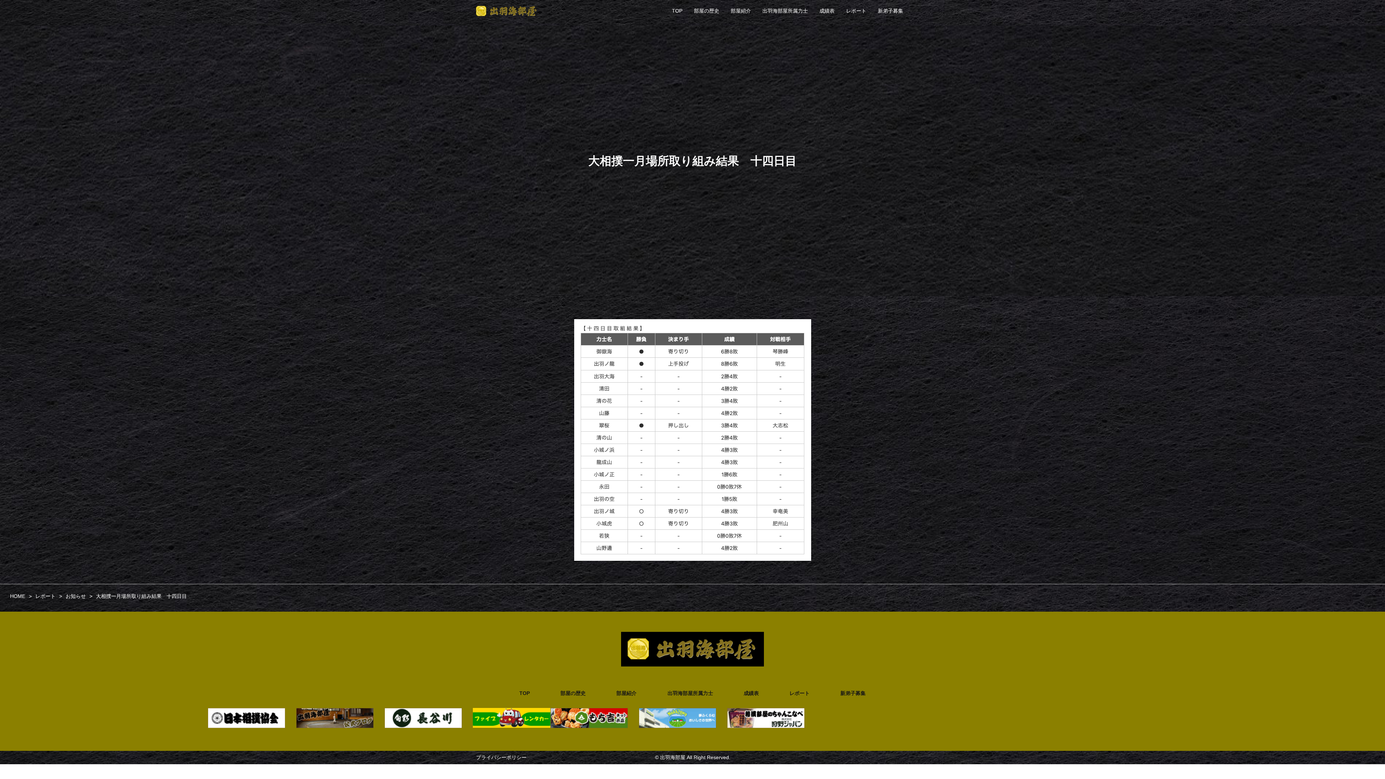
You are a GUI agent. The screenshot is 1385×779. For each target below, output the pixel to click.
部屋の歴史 (706, 11)
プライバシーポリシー (501, 757)
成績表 (827, 11)
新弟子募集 (890, 11)
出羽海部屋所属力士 (785, 11)
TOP (677, 11)
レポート (856, 11)
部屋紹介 (741, 11)
